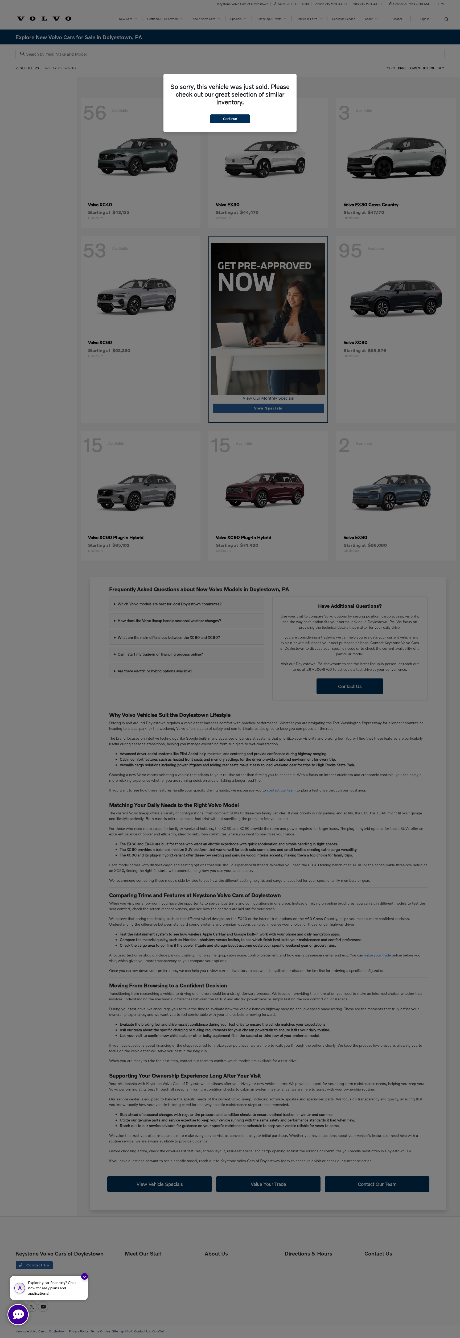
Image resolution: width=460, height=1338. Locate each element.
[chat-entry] (18, 1314)
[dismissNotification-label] (84, 1276)
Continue (230, 119)
